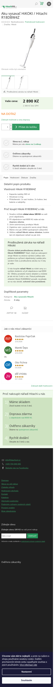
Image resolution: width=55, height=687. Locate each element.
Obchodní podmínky (9, 501)
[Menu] (49, 4)
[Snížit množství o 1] (10, 128)
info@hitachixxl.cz (12, 460)
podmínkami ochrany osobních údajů (33, 541)
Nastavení (26, 672)
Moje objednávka (8, 511)
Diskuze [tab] (24, 178)
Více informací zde (28, 665)
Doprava (5, 480)
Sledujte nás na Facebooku (16, 468)
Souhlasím (26, 680)
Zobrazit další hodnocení (41, 386)
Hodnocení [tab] (14, 178)
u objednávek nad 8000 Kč (20, 418)
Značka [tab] (33, 178)
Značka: (10, 24)
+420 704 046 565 (13, 464)
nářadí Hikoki (25, 268)
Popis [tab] (6, 178)
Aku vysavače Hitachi (24, 297)
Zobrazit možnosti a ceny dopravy (15, 120)
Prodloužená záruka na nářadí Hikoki (22, 92)
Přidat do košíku (28, 127)
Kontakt (4, 494)
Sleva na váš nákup (9, 484)
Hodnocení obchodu (9, 491)
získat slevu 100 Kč (32, 214)
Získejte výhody (8, 487)
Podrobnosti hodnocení (35, 22)
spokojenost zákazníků (28, 430)
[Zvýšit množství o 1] (10, 125)
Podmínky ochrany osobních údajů (16, 504)
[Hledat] (36, 4)
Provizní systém (8, 508)
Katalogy (5, 497)
